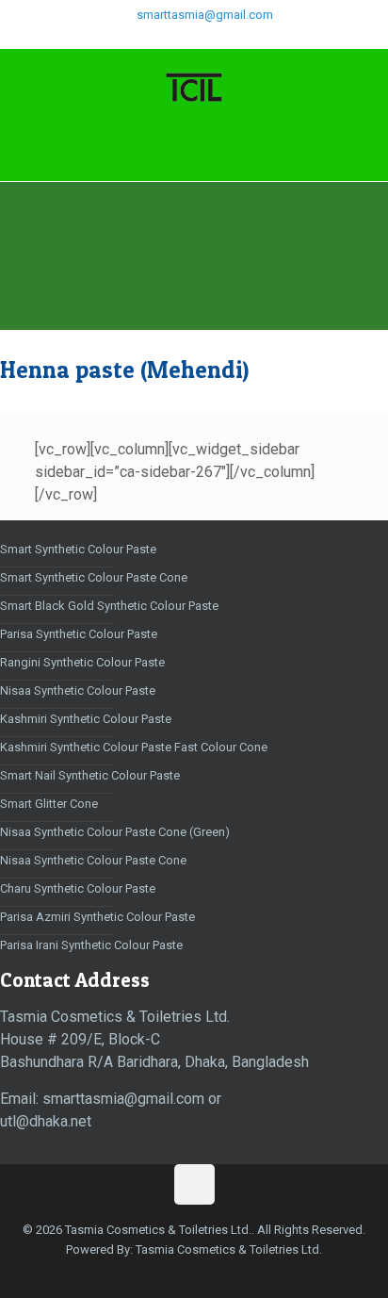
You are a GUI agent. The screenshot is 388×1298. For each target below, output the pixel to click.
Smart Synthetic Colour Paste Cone (93, 577)
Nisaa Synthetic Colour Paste (77, 690)
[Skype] (133, 38)
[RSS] (256, 38)
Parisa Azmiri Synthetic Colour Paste (97, 917)
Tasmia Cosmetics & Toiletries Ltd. (229, 1249)
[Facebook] (158, 38)
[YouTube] (231, 38)
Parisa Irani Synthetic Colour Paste (91, 945)
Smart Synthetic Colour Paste (78, 549)
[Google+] (182, 38)
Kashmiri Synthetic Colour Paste (85, 719)
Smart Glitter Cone (49, 804)
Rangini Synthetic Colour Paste (82, 662)
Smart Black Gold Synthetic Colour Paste (109, 606)
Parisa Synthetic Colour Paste (78, 634)
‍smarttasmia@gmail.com (203, 15)
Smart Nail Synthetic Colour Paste (90, 775)
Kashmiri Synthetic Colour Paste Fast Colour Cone (133, 747)
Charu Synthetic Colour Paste (77, 888)
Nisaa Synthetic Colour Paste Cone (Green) (115, 832)
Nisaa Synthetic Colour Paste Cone (93, 860)
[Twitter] (207, 38)
